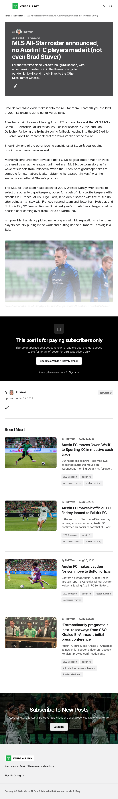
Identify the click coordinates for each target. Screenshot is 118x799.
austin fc (86, 476)
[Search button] (110, 6)
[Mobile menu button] (6, 6)
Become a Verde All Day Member (59, 360)
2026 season (70, 476)
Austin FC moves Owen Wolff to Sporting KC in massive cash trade (87, 450)
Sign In (72, 372)
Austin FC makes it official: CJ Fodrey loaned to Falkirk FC (86, 510)
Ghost (57, 791)
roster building (93, 483)
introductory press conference (79, 668)
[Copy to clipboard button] (15, 86)
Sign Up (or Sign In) (15, 775)
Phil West (70, 438)
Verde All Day (73, 791)
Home (7, 16)
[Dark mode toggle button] (104, 6)
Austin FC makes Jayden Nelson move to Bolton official (86, 568)
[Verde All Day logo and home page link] (26, 6)
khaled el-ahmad (72, 674)
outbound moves (72, 483)
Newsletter (18, 16)
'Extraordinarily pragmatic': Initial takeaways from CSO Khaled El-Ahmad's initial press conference (84, 632)
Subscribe (59, 726)
